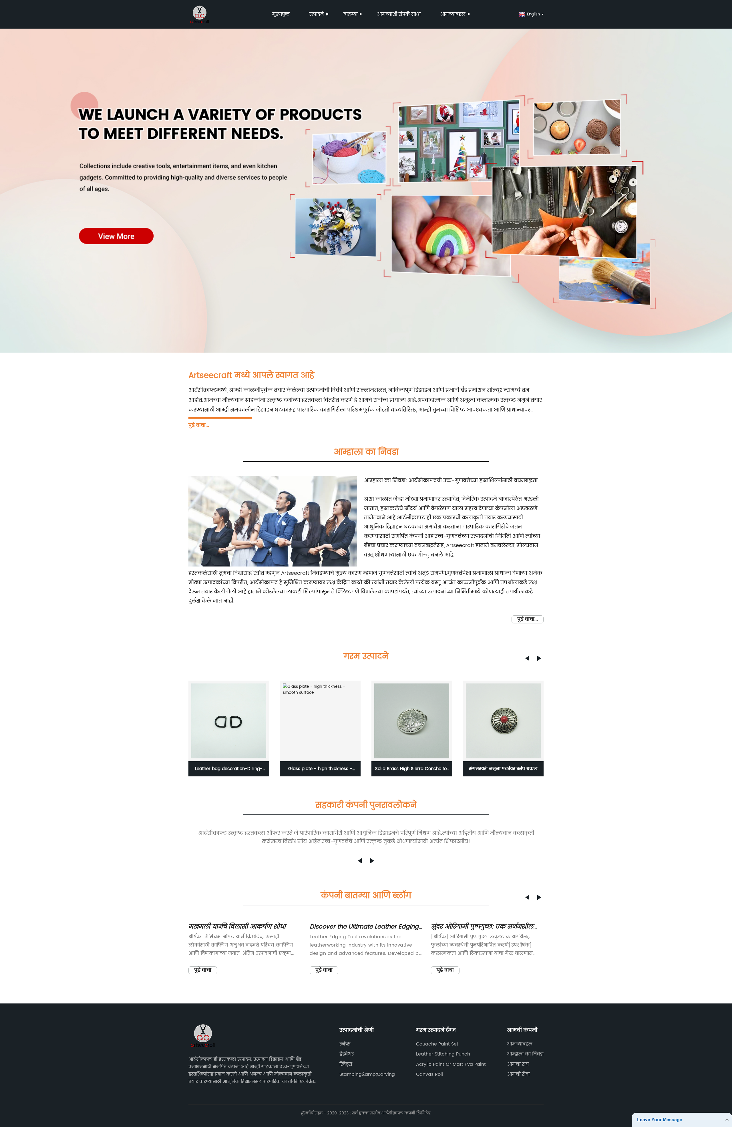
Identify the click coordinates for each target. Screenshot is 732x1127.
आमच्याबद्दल (453, 14)
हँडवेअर (346, 1054)
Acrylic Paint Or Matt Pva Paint (451, 1064)
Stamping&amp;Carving (367, 1074)
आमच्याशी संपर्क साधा (399, 14)
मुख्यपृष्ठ (281, 14)
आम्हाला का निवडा (525, 1054)
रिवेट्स (345, 1064)
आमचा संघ (518, 1064)
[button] (527, 658)
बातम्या (350, 14)
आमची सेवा (518, 1074)
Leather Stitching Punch (443, 1054)
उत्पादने (316, 14)
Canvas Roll (429, 1074)
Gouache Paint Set (437, 1044)
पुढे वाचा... (198, 426)
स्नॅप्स (345, 1044)
